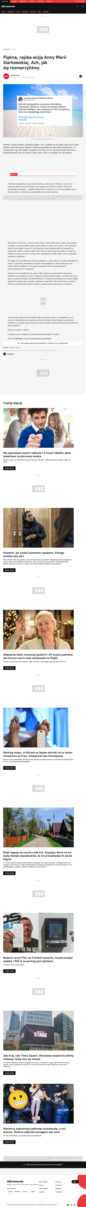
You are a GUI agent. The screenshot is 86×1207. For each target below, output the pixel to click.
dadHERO (40, 1)
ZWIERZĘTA (25, 11)
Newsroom (58, 1185)
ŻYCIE (3, 11)
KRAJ (18, 11)
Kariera (41, 1185)
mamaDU (32, 1)
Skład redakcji (43, 1188)
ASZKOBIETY (11, 11)
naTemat (14, 1)
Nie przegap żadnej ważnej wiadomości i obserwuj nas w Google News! (44, 343)
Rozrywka (49, 1)
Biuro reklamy (43, 1182)
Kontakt (41, 1192)
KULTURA (32, 11)
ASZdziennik (5, 1)
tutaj (53, 198)
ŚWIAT (39, 11)
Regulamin (58, 1188)
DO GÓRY (74, 1181)
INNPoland (23, 1)
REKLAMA (46, 11)
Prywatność (58, 1192)
